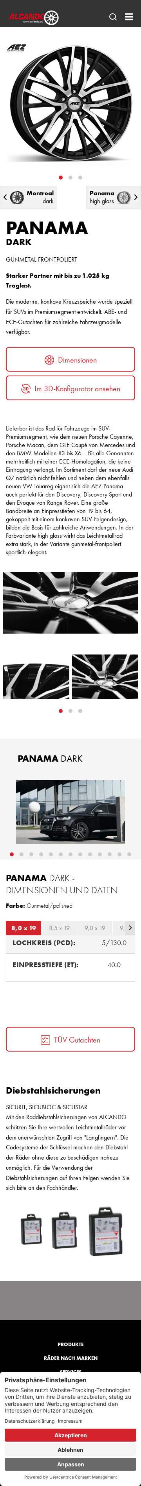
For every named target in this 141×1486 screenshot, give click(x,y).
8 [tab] (80, 854)
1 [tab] (61, 178)
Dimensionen (77, 360)
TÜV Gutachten (77, 1040)
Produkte (70, 1344)
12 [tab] (119, 854)
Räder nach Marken (71, 1358)
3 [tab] (80, 178)
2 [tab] (70, 178)
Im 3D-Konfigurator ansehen (77, 388)
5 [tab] (51, 854)
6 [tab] (61, 854)
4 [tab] (41, 854)
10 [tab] (100, 854)
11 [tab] (110, 854)
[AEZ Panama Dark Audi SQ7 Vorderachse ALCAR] (70, 812)
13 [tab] (129, 854)
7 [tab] (70, 854)
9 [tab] (90, 854)
